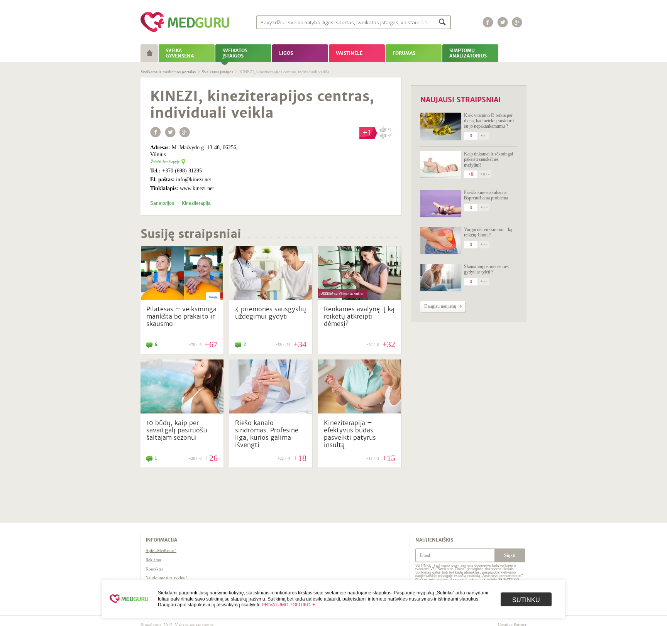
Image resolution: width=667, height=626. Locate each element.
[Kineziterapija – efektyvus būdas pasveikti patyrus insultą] (359, 411)
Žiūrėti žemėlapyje (165, 162)
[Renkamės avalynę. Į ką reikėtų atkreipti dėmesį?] (359, 298)
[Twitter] (502, 22)
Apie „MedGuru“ (161, 550)
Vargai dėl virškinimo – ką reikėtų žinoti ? (488, 232)
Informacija (161, 540)
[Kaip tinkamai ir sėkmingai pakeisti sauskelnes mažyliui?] (440, 165)
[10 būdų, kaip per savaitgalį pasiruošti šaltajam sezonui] (182, 411)
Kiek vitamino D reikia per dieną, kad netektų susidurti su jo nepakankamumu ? (489, 121)
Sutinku (526, 600)
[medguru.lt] (185, 32)
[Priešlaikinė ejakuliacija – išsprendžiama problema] (440, 203)
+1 (390, 129)
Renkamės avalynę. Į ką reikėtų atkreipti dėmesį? (359, 316)
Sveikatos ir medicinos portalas (168, 71)
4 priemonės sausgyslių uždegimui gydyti (270, 313)
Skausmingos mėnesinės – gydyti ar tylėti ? (488, 269)
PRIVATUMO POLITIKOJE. (289, 604)
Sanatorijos (162, 203)
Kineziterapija (196, 203)
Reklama (153, 559)
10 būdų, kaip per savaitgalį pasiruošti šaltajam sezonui (177, 430)
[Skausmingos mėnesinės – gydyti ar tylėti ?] (440, 277)
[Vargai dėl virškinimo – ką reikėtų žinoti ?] (440, 240)
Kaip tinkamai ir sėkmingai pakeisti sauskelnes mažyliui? (488, 159)
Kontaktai (154, 569)
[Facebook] (487, 22)
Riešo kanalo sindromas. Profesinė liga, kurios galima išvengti (266, 434)
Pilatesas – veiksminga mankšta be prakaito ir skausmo (181, 316)
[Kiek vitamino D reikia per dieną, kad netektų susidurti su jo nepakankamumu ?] (440, 126)
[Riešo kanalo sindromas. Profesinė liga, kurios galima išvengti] (270, 411)
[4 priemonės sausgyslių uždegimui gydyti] (270, 298)
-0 (389, 135)
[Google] (517, 22)
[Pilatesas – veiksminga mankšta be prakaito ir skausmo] (182, 298)
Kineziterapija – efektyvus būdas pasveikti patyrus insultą (350, 434)
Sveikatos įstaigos (217, 71)
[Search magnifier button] (442, 21)
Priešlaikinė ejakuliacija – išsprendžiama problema (487, 195)
